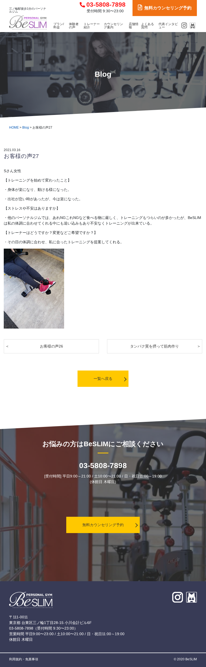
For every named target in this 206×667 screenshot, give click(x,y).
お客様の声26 (51, 346)
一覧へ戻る (103, 378)
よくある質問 (147, 25)
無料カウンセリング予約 (168, 8)
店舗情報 (133, 25)
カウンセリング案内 (113, 25)
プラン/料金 (58, 25)
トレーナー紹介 (92, 25)
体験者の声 (74, 25)
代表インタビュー (168, 25)
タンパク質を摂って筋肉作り (154, 346)
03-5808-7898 (106, 5)
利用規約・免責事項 (23, 659)
